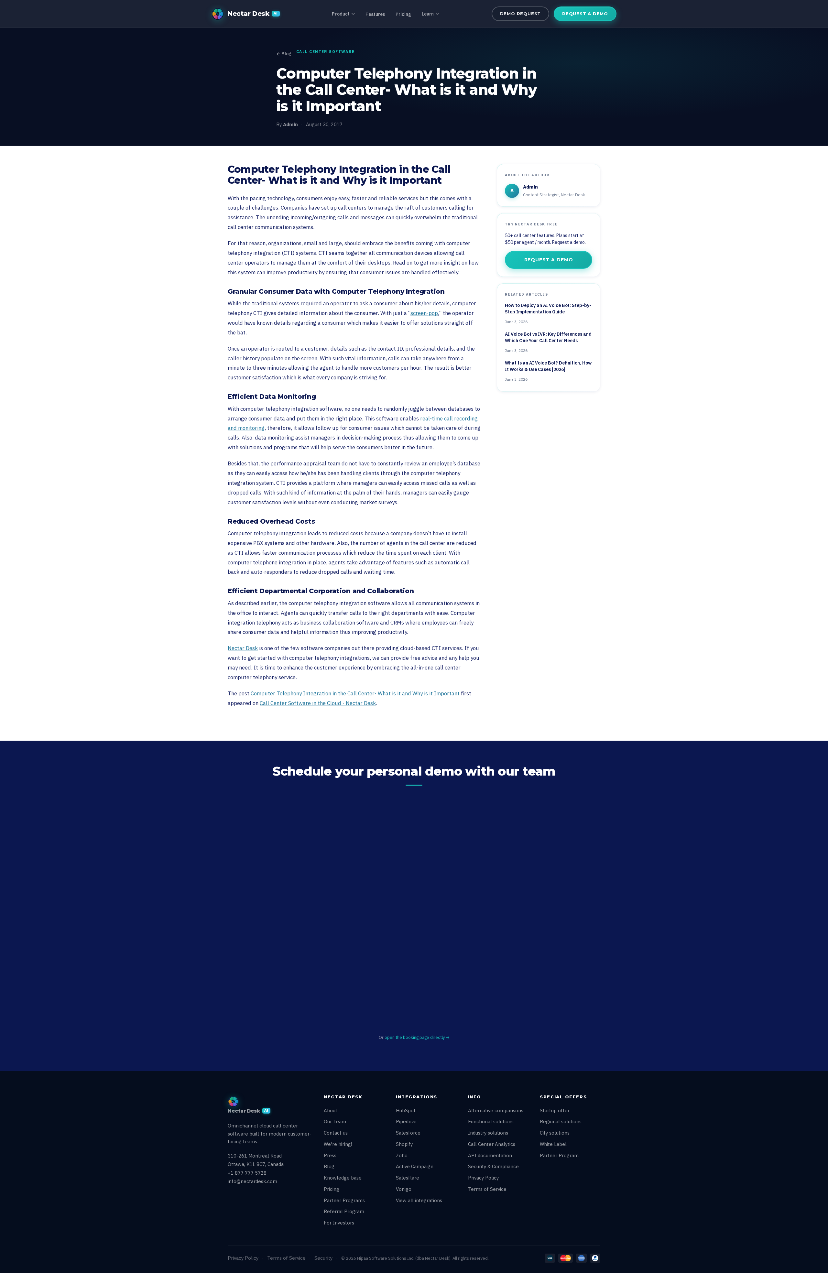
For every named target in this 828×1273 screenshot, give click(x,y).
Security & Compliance (493, 1166)
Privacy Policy (483, 1178)
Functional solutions (491, 1121)
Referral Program (344, 1211)
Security (323, 1258)
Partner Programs (344, 1200)
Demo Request (520, 13)
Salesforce (408, 1133)
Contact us (336, 1133)
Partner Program (559, 1155)
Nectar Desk (243, 648)
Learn (428, 14)
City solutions (555, 1133)
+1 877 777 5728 (247, 1173)
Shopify (404, 1144)
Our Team (335, 1121)
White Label (553, 1144)
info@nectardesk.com (252, 1181)
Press (330, 1155)
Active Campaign (414, 1166)
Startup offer (555, 1110)
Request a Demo (585, 13)
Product (341, 14)
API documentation (490, 1155)
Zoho (402, 1155)
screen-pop (424, 313)
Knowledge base (343, 1178)
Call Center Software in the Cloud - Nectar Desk (318, 703)
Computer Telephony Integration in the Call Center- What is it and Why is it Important (355, 693)
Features (375, 14)
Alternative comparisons (495, 1110)
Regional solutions (561, 1121)
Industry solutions (488, 1133)
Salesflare (407, 1178)
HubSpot (406, 1110)
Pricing (403, 14)
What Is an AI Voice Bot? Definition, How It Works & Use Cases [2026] (548, 366)
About (330, 1110)
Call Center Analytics (491, 1144)
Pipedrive (406, 1121)
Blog (329, 1166)
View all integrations (419, 1200)
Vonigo (403, 1189)
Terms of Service (487, 1189)
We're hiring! (338, 1144)
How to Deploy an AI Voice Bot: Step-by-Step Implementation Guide (548, 308)
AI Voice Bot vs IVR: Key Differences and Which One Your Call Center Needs (548, 337)
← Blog (283, 54)
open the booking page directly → (417, 1037)
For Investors (339, 1223)
